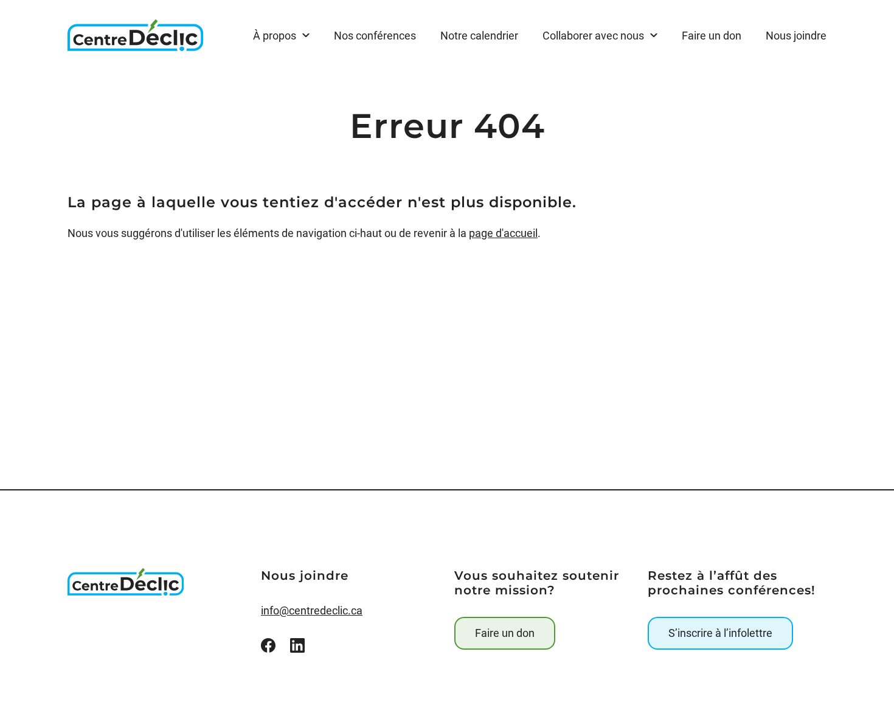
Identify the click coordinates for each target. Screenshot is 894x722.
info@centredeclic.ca (311, 610)
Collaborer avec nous (593, 35)
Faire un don (505, 633)
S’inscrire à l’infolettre (720, 633)
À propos (274, 35)
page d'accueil (503, 233)
